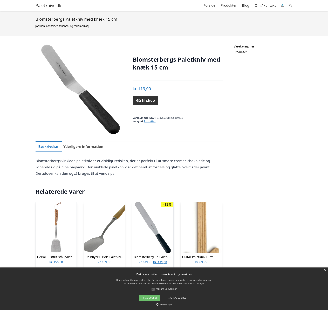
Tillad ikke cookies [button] (176, 298)
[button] (164, 304)
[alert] (164, 288)
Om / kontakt (265, 5)
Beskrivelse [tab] (48, 146)
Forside (209, 5)
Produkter (229, 5)
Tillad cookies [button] (149, 298)
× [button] (325, 270)
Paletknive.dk (48, 5)
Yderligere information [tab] (83, 146)
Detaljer (200, 283)
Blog (245, 5)
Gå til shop (145, 100)
